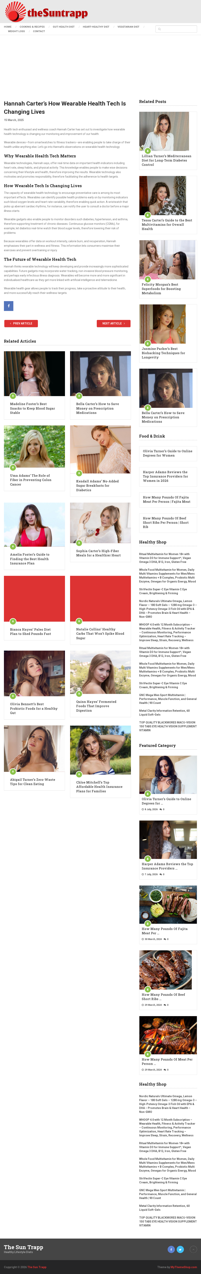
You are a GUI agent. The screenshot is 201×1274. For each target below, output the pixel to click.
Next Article (112, 323)
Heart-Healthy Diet (96, 26)
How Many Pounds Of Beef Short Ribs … (163, 996)
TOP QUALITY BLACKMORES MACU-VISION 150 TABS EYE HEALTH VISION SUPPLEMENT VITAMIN (168, 726)
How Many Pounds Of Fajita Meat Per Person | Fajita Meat (166, 499)
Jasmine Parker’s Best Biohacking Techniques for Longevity (163, 353)
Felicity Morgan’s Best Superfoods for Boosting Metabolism (161, 288)
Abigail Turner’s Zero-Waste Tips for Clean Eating (32, 781)
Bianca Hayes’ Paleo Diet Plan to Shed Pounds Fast (30, 631)
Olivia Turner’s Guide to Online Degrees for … (166, 801)
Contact (39, 31)
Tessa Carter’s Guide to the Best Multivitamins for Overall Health (167, 224)
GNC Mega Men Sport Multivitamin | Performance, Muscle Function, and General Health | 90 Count (168, 698)
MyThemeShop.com (184, 1267)
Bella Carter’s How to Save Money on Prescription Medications (97, 408)
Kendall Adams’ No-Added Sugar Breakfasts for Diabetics (97, 485)
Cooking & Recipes (32, 26)
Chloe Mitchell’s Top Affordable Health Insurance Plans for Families (99, 786)
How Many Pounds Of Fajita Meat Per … (165, 931)
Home (7, 26)
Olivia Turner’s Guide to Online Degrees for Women (167, 453)
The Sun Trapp (23, 1247)
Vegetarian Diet (128, 26)
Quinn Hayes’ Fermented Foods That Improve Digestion (96, 706)
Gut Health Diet (64, 26)
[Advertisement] (100, 70)
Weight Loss (16, 31)
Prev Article (22, 323)
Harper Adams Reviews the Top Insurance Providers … (167, 866)
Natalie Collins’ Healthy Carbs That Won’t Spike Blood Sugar (100, 633)
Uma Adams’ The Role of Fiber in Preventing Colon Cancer (30, 479)
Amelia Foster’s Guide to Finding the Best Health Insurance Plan (29, 558)
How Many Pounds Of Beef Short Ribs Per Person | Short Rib (166, 522)
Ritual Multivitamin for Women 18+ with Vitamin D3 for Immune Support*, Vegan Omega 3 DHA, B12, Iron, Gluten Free (165, 558)
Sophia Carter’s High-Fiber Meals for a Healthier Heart (98, 553)
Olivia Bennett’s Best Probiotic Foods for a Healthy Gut (34, 708)
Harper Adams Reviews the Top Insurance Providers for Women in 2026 (165, 476)
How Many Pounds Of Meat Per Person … (167, 1061)
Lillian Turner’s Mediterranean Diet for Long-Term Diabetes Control (166, 160)
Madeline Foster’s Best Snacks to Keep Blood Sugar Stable (32, 408)
